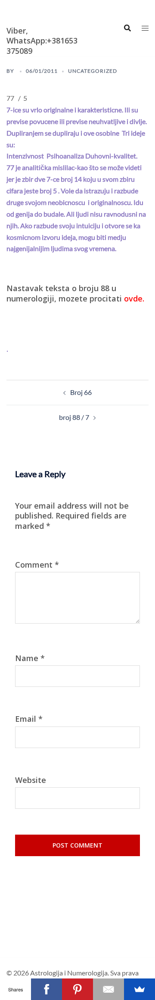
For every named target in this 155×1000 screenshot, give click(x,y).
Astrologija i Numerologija (32, 11)
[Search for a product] (127, 28)
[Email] (108, 989)
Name (30, 658)
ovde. (134, 298)
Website (30, 780)
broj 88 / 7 (74, 417)
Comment (37, 565)
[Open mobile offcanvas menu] (145, 28)
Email (29, 719)
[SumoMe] (139, 989)
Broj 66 (81, 392)
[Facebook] (46, 989)
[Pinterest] (77, 989)
